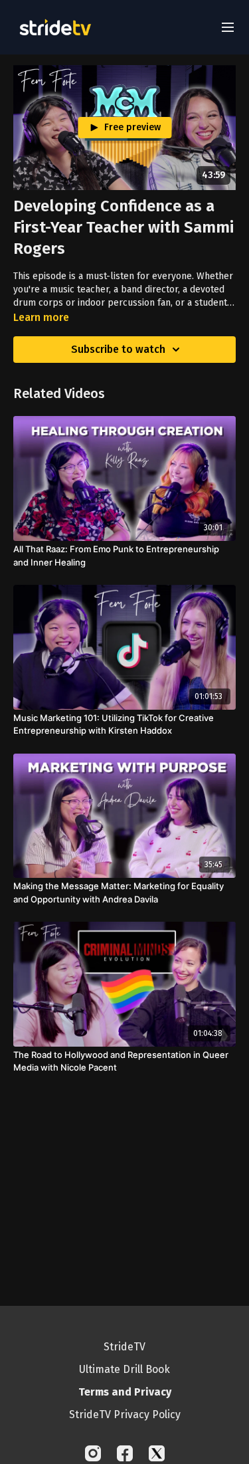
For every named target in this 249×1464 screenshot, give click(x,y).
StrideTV (124, 1346)
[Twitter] (157, 1453)
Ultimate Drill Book (124, 1369)
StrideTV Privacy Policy (125, 1414)
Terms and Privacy (124, 1392)
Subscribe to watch (118, 349)
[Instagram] (93, 1453)
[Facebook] (125, 1453)
